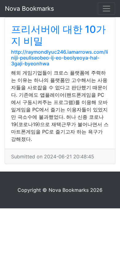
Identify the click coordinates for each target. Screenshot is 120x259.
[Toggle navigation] (106, 8)
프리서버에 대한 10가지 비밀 (58, 35)
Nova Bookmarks (29, 8)
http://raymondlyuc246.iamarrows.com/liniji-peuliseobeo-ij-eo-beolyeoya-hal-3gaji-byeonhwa (59, 58)
